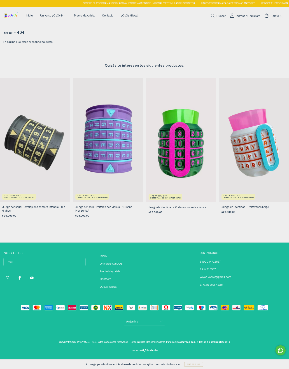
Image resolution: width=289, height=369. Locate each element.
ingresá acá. (188, 342)
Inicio (29, 15)
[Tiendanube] (145, 351)
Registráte (253, 16)
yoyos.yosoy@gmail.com (215, 277)
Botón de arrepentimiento (214, 342)
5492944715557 (210, 261)
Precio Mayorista (84, 15)
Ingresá (240, 16)
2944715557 (208, 269)
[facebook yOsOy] (20, 278)
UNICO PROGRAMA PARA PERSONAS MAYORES (217, 3)
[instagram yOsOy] (7, 278)
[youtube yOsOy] (32, 278)
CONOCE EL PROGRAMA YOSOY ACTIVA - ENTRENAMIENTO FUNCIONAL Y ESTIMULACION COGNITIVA (128, 3)
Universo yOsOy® (51, 15)
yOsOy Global (129, 15)
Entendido (193, 364)
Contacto (107, 15)
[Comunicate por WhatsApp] (280, 350)
